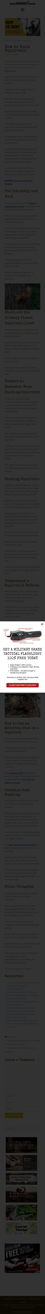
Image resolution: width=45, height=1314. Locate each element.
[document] (22, 657)
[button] (42, 624)
